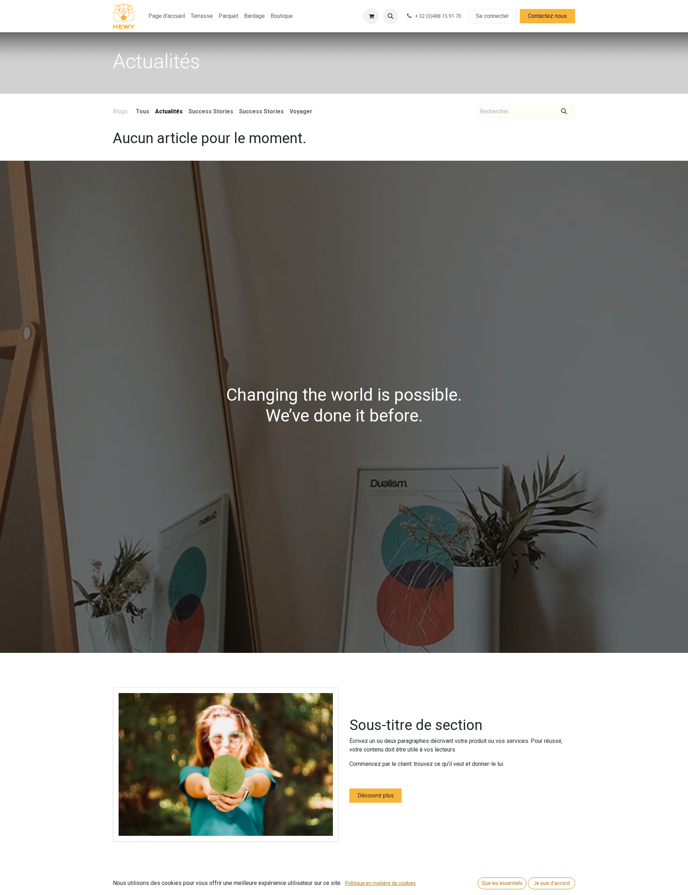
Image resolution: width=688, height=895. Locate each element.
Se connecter (492, 16)
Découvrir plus (376, 795)
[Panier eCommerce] (371, 16)
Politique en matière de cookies (380, 883)
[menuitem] (166, 16)
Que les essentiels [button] (502, 883)
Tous (142, 111)
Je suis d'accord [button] (552, 883)
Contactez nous (547, 16)
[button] (390, 16)
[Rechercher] (564, 111)
